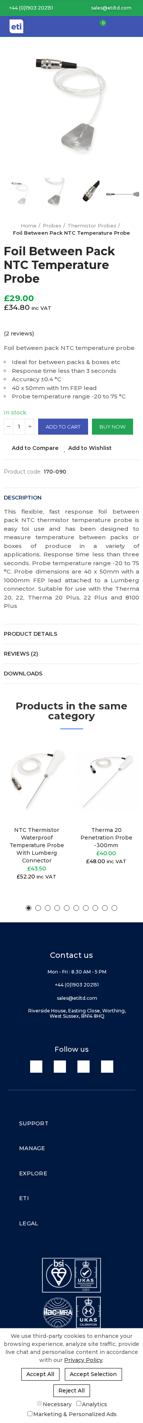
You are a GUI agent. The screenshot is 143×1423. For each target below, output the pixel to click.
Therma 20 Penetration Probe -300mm (106, 838)
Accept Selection (93, 1374)
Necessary (57, 1403)
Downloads (23, 673)
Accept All (40, 1374)
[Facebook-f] (60, 1066)
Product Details (30, 633)
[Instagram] (107, 1066)
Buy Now (112, 427)
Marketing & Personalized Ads (75, 1414)
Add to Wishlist (90, 448)
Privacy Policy (83, 1360)
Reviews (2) (21, 653)
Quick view (50, 782)
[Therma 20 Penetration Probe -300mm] (107, 779)
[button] (28, 8)
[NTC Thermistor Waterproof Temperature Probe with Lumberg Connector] (37, 779)
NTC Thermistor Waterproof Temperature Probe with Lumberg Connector (37, 845)
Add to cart (63, 427)
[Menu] (133, 26)
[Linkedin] (36, 1066)
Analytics (94, 1403)
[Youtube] (83, 1066)
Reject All (71, 1390)
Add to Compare (35, 448)
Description (23, 497)
